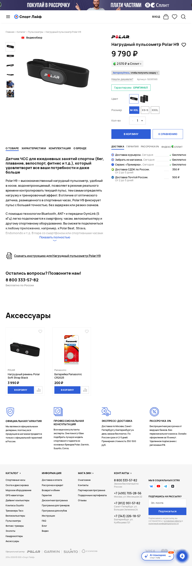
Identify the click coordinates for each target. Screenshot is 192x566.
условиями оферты (172, 521)
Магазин (84, 473)
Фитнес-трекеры (15, 525)
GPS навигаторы (15, 495)
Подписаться (167, 511)
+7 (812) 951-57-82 (127, 503)
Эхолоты (10, 530)
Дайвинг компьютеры (17, 500)
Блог (44, 525)
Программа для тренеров (56, 505)
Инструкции (48, 515)
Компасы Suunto (15, 505)
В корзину (131, 134)
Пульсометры (35, 32)
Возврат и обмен (51, 490)
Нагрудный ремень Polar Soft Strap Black (24, 375)
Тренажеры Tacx (14, 510)
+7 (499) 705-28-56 (127, 493)
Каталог (21, 32)
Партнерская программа (91, 490)
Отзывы (82, 500)
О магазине (84, 480)
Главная (10, 32)
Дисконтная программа (55, 500)
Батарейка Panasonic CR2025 (68, 375)
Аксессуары (12, 541)
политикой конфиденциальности (163, 523)
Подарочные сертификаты (92, 495)
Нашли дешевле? (122, 79)
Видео (45, 530)
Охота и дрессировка (17, 485)
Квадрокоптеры (14, 536)
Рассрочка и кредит (52, 485)
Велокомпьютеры (15, 515)
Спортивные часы (15, 480)
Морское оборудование (18, 490)
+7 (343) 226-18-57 (127, 516)
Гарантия (47, 495)
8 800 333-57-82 (22, 280)
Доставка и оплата (52, 480)
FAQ (44, 520)
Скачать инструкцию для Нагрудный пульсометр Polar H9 (57, 256)
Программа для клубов (54, 510)
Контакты (83, 485)
